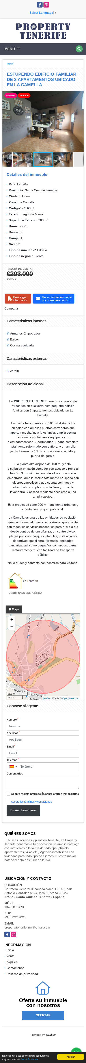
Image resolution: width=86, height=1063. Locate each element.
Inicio (10, 63)
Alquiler (12, 962)
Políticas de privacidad (22, 974)
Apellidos (13, 733)
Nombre (12, 719)
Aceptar (71, 1056)
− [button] (11, 626)
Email (11, 746)
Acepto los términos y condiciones (31, 801)
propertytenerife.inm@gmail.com (27, 927)
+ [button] (11, 619)
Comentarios (15, 773)
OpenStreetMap (70, 698)
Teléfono (13, 760)
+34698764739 (15, 907)
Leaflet (46, 698)
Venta (11, 956)
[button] (79, 94)
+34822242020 (15, 917)
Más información (29, 1059)
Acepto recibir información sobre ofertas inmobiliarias (45, 794)
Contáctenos (15, 968)
